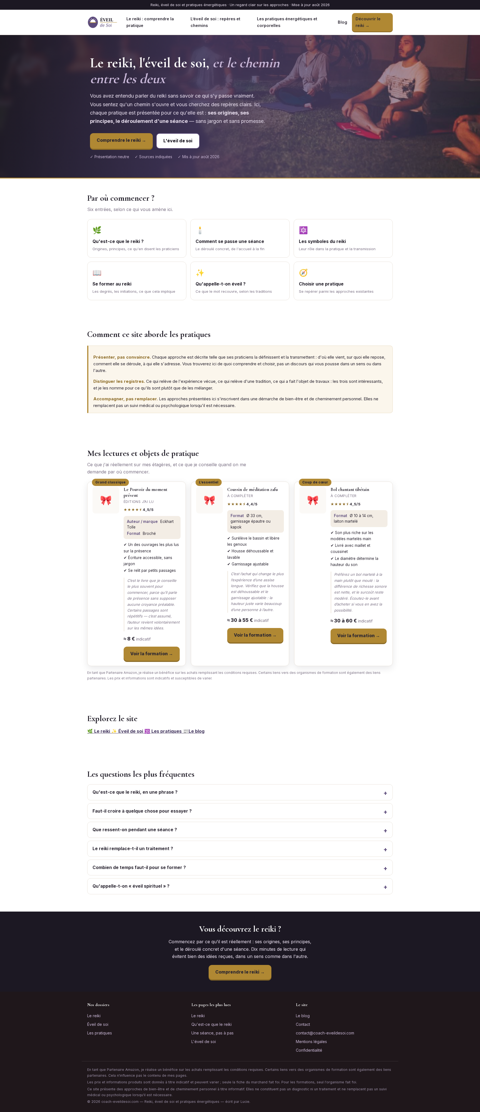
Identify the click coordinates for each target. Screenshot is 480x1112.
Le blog (303, 1015)
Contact (303, 1024)
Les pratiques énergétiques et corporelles (287, 22)
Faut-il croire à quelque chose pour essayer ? (142, 811)
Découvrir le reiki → (368, 22)
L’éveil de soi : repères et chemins (215, 22)
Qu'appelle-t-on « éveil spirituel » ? (130, 886)
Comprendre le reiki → (121, 140)
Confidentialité (309, 1050)
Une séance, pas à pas (212, 1033)
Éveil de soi (97, 1024)
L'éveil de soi (177, 140)
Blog (342, 22)
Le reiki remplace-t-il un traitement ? (132, 848)
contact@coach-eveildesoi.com (325, 1033)
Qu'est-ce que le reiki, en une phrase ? (135, 792)
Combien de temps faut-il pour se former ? (139, 867)
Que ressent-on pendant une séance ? (134, 829)
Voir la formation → (151, 653)
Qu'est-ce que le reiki (211, 1024)
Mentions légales (311, 1041)
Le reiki (94, 1015)
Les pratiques (99, 1033)
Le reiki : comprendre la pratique (150, 22)
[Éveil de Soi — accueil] (102, 22)
